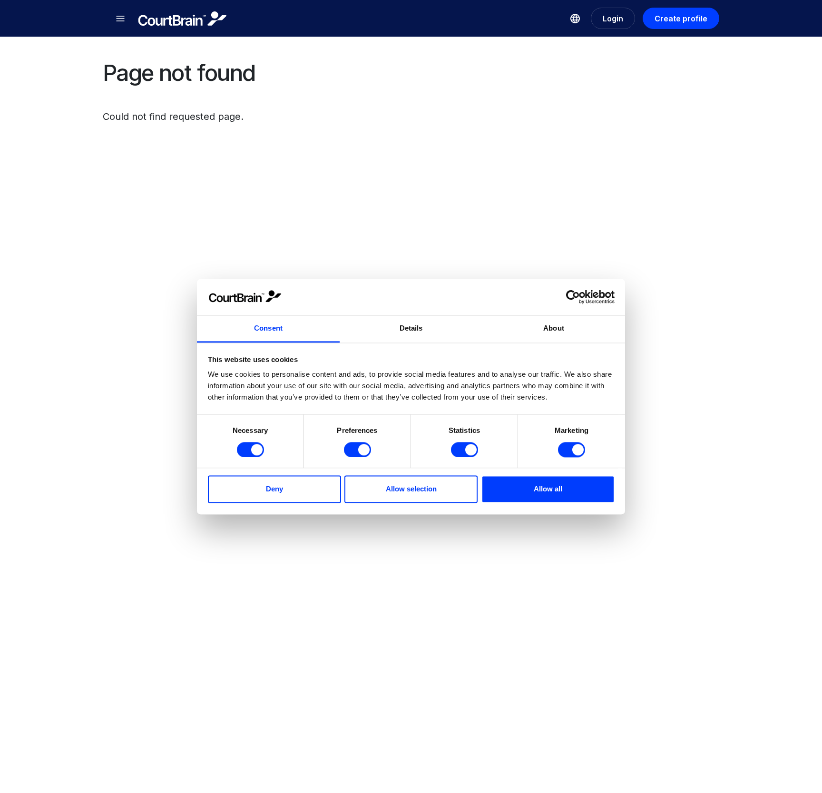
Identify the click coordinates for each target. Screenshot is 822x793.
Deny (274, 489)
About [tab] (553, 328)
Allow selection (411, 489)
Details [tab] (411, 328)
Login (613, 18)
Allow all (548, 489)
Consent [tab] (268, 328)
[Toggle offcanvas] (120, 18)
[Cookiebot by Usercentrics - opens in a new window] (573, 297)
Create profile (681, 18)
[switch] (357, 449)
